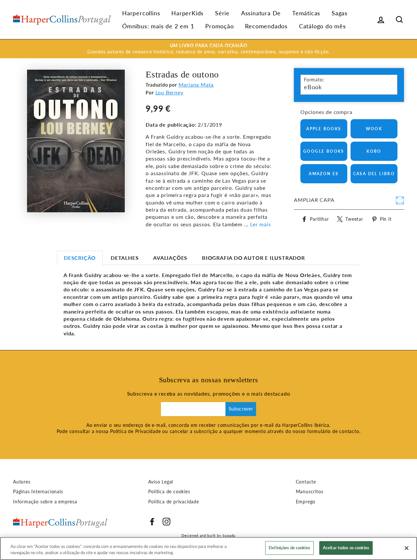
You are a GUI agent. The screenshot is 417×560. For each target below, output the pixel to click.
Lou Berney (169, 92)
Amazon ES (324, 173)
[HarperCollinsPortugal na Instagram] (166, 521)
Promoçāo (219, 26)
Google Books (323, 151)
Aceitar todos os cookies (346, 547)
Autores (22, 481)
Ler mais (260, 224)
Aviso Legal (160, 481)
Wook (374, 128)
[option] (208, 49)
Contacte (306, 481)
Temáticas (306, 13)
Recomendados (266, 26)
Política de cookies (169, 491)
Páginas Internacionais (38, 491)
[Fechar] (406, 548)
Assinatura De (261, 13)
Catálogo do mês (322, 26)
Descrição (80, 258)
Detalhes (124, 258)
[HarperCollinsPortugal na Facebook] (152, 521)
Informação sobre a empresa (45, 501)
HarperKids (187, 13)
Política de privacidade (173, 501)
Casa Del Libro (374, 173)
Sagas (340, 13)
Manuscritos (310, 491)
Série (222, 13)
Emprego (306, 501)
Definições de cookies (289, 547)
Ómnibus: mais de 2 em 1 (158, 26)
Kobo (374, 151)
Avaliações (170, 258)
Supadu (229, 535)
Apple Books (323, 128)
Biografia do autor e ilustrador (253, 258)
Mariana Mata (196, 84)
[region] (208, 548)
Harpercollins (141, 13)
